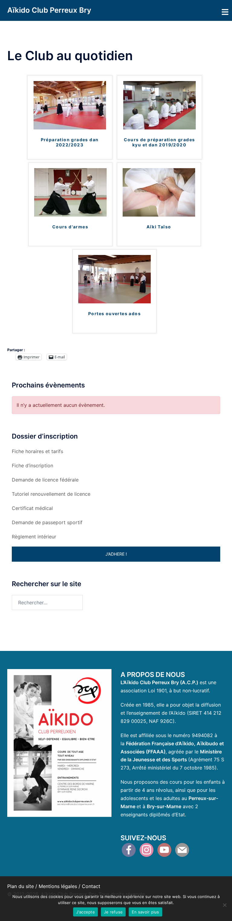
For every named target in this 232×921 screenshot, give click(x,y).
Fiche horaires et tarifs (37, 451)
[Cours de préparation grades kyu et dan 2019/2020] (159, 105)
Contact (91, 886)
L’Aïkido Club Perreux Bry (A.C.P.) (159, 682)
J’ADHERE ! (116, 554)
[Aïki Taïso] (159, 192)
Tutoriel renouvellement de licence (51, 494)
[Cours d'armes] (70, 192)
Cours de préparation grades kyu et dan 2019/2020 (159, 142)
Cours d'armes (70, 226)
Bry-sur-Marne (164, 806)
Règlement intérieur (34, 537)
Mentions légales (58, 886)
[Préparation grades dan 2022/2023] (70, 105)
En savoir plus (145, 912)
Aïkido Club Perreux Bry (49, 10)
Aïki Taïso (159, 226)
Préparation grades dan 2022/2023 (70, 142)
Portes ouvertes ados (114, 313)
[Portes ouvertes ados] (114, 279)
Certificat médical (32, 508)
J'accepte (85, 912)
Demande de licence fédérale (45, 480)
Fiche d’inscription (32, 465)
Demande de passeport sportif (47, 522)
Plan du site (20, 886)
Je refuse (113, 912)
